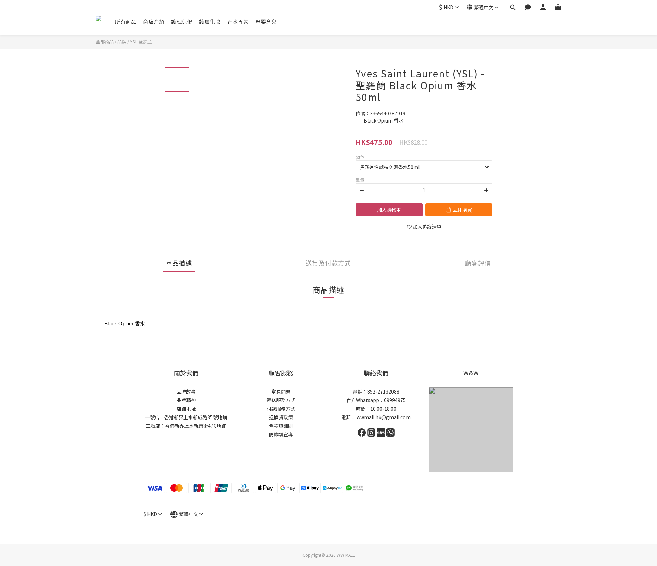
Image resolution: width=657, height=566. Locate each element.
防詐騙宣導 (281, 434)
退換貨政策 (281, 417)
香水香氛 (237, 21)
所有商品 (125, 21)
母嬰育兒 (265, 21)
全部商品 (105, 41)
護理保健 (181, 21)
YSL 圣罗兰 (141, 41)
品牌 (121, 41)
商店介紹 (153, 21)
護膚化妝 (209, 21)
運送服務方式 (281, 400)
